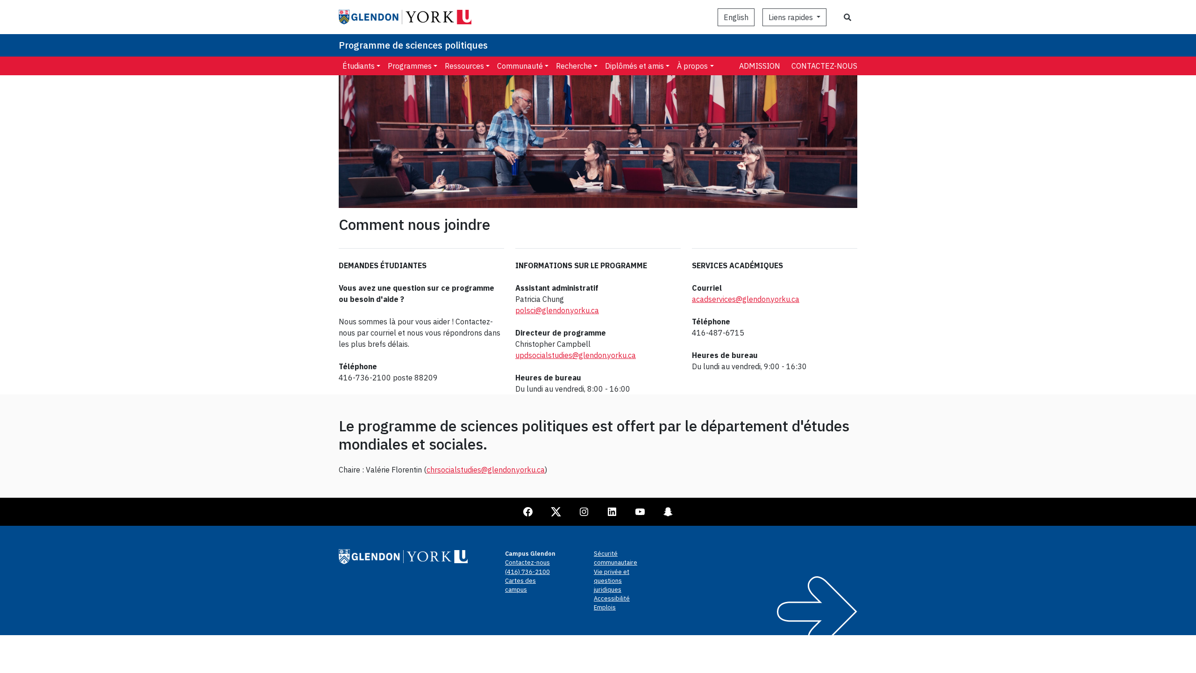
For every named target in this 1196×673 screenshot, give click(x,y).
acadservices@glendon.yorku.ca (745, 299)
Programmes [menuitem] (410, 66)
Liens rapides (792, 17)
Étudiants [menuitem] (358, 66)
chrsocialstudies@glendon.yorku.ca (486, 469)
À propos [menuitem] (692, 66)
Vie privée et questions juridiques (611, 581)
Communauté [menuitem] (520, 66)
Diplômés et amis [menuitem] (634, 66)
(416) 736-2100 (527, 572)
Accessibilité (612, 598)
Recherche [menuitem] (574, 66)
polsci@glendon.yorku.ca (557, 310)
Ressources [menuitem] (464, 66)
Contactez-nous (824, 66)
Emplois (605, 607)
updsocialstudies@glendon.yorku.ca (575, 355)
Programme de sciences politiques (413, 45)
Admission (759, 66)
